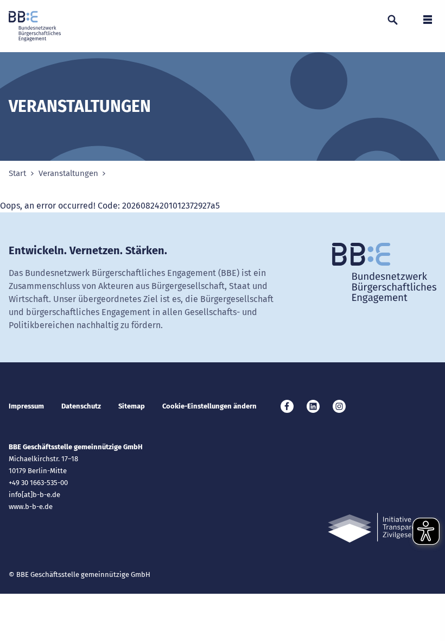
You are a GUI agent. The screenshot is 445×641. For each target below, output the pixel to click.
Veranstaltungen (68, 173)
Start (17, 173)
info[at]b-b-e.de (34, 495)
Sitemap (131, 406)
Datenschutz (81, 406)
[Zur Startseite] (35, 26)
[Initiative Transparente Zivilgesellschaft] (382, 528)
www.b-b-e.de (31, 506)
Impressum (26, 406)
